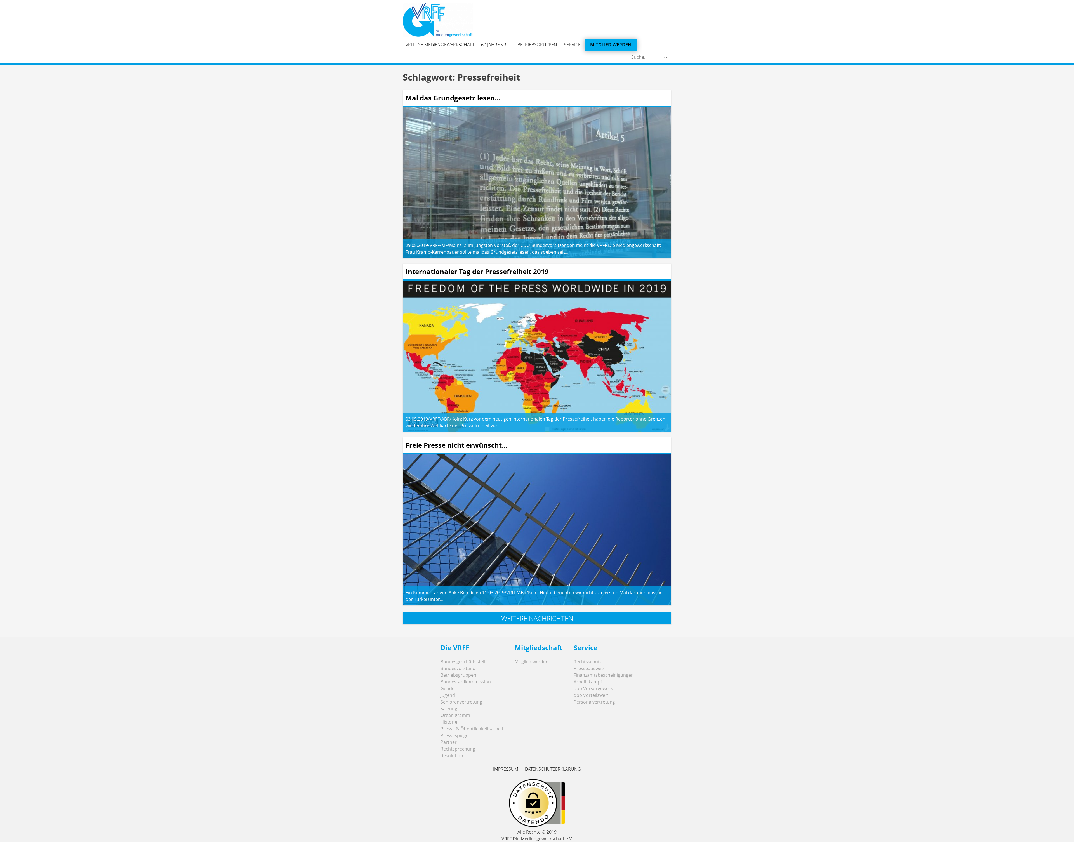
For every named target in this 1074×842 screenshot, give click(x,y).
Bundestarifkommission (466, 682)
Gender (448, 688)
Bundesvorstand (458, 668)
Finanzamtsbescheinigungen (604, 675)
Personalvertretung (594, 702)
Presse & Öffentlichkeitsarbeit (472, 729)
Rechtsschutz (588, 662)
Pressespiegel (455, 735)
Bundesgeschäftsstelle (464, 662)
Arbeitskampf (588, 682)
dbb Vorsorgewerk (593, 688)
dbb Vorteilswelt (591, 695)
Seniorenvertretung (461, 702)
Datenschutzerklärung (553, 769)
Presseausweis (589, 668)
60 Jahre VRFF (496, 45)
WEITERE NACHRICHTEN (537, 618)
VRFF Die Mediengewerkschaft (440, 45)
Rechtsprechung (458, 749)
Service (572, 45)
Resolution (452, 756)
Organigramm (455, 715)
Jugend (448, 695)
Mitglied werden (611, 45)
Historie (449, 722)
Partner (449, 742)
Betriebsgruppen (537, 45)
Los (665, 57)
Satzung (449, 709)
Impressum (505, 769)
